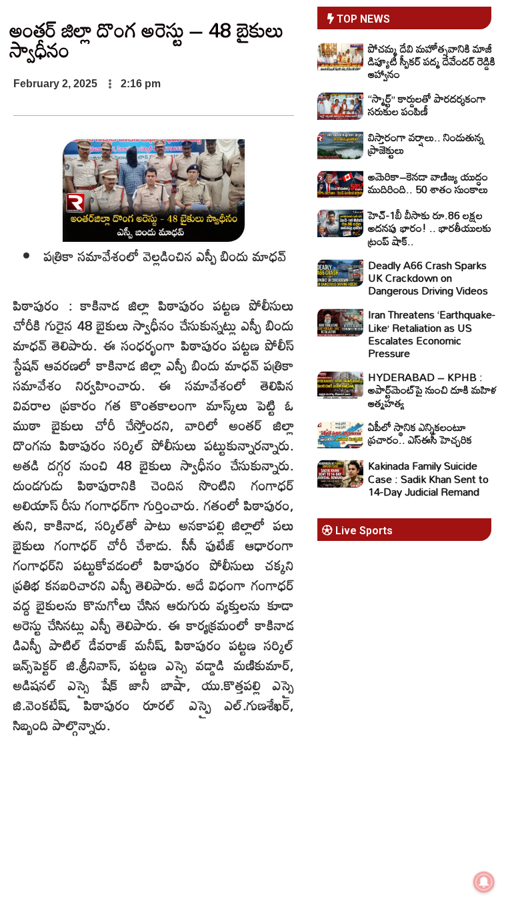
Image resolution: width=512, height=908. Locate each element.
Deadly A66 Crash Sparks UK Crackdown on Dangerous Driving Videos (428, 277)
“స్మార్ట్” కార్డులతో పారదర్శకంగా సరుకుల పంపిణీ (427, 105)
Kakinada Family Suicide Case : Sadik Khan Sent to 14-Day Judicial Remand (428, 478)
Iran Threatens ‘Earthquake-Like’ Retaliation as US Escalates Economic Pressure (431, 334)
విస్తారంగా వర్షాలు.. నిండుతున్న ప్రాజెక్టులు (426, 144)
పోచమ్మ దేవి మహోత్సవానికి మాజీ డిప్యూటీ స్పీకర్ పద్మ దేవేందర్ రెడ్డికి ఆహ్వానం (431, 61)
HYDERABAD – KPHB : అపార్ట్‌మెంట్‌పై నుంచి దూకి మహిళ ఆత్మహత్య (432, 389)
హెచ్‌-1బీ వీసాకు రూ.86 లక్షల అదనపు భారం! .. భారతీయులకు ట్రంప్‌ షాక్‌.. (429, 228)
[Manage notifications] (484, 882)
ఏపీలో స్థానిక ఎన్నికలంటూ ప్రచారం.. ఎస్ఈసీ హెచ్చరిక (420, 433)
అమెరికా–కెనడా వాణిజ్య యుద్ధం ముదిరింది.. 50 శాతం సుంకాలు (428, 183)
